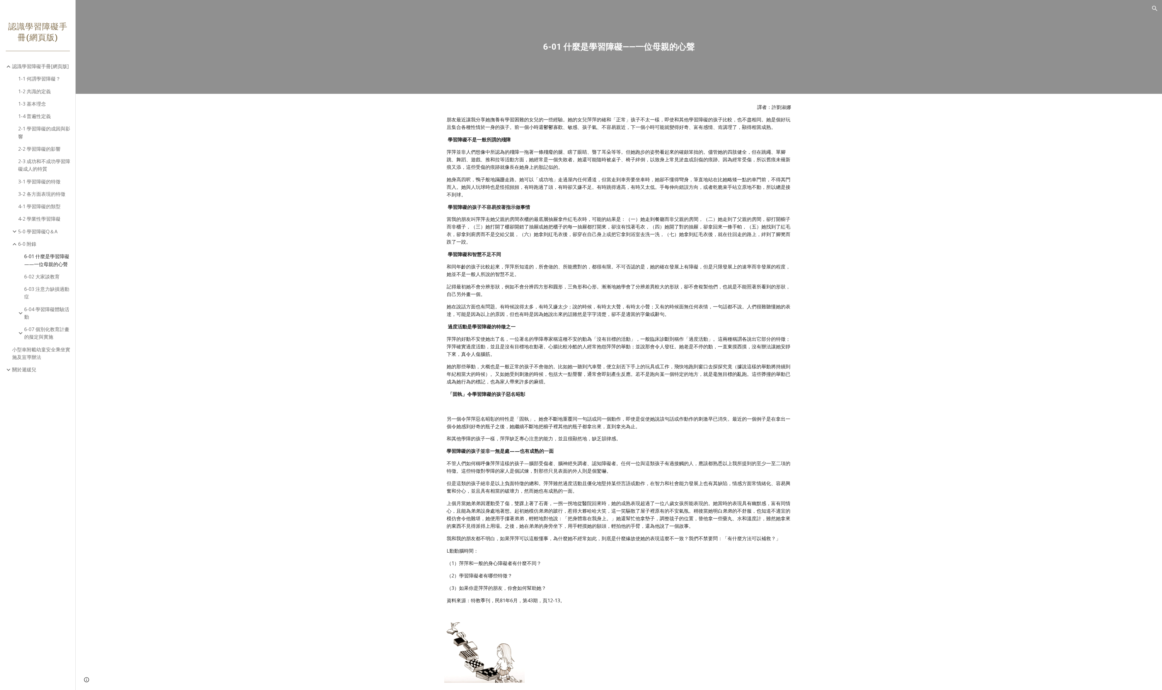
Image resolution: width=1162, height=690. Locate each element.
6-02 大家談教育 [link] (42, 276)
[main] (618, 47)
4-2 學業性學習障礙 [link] (39, 218)
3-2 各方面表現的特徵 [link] (41, 194)
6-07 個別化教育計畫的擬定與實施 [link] (46, 333)
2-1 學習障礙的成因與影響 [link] (44, 132)
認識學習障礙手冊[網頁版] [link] (40, 66)
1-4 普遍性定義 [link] (34, 116)
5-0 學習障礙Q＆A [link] (37, 231)
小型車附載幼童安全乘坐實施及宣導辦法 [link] (41, 353)
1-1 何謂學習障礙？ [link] (39, 78)
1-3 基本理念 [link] (32, 103)
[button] (1154, 8)
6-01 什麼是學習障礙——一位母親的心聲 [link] (46, 260)
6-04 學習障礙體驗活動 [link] (46, 313)
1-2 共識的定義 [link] (34, 91)
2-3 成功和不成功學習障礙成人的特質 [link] (44, 165)
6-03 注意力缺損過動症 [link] (46, 293)
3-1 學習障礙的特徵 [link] (39, 181)
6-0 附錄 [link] (27, 244)
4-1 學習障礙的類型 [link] (39, 206)
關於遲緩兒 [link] (24, 369)
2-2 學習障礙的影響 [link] (39, 149)
